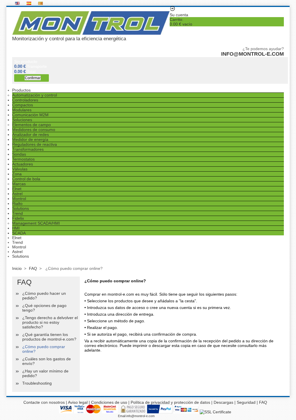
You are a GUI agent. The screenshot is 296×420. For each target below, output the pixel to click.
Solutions (20, 208)
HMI (16, 228)
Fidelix (18, 218)
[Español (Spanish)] (29, 3)
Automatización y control (34, 95)
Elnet (16, 188)
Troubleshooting (37, 383)
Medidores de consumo (33, 129)
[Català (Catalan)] (40, 3)
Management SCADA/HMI (36, 223)
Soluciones (22, 119)
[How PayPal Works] (159, 412)
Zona (17, 174)
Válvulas (19, 169)
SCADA (19, 233)
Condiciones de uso (109, 402)
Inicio (17, 268)
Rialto (17, 203)
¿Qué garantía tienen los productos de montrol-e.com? (49, 336)
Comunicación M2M (30, 114)
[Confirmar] (31, 78)
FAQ (33, 268)
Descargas (223, 402)
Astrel (17, 193)
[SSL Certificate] (215, 412)
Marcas (19, 183)
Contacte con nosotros (44, 402)
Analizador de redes (30, 134)
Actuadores (22, 164)
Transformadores (28, 149)
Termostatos (23, 159)
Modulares (22, 110)
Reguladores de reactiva (34, 144)
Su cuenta (179, 14)
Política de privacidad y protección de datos (170, 402)
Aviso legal (78, 402)
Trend (17, 213)
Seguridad (247, 402)
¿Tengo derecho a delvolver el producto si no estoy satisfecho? (50, 322)
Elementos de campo (31, 124)
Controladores (25, 100)
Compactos (22, 105)
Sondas (19, 154)
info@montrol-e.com (252, 54)
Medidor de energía (30, 139)
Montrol (19, 198)
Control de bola (26, 179)
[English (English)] (18, 3)
